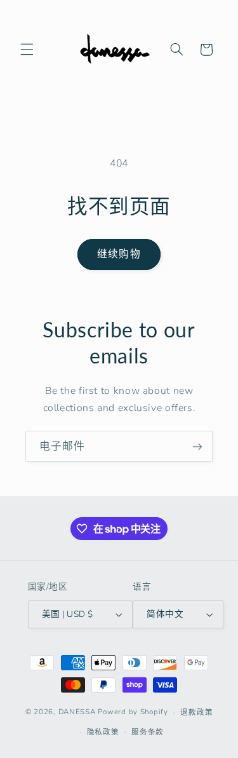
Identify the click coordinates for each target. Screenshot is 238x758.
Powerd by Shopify (133, 712)
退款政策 (196, 712)
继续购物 (118, 254)
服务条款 (147, 732)
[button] (26, 49)
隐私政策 (103, 732)
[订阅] (197, 446)
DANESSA (77, 712)
